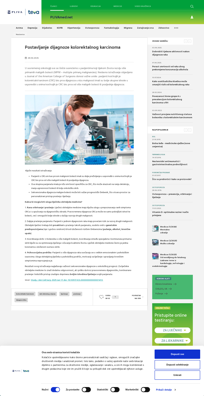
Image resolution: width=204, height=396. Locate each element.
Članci (53, 6)
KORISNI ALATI (163, 279)
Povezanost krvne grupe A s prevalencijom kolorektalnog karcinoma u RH (167, 99)
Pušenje (159, 293)
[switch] (86, 389)
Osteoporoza (158, 187)
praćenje (77, 294)
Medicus (117, 6)
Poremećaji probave (161, 173)
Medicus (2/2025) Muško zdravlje (168, 242)
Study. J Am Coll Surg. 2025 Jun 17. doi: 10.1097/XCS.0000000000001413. (67, 280)
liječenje (64, 294)
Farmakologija (158, 155)
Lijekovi (74, 6)
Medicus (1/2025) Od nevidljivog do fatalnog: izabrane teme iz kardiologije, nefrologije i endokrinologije (169, 260)
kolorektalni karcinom (25, 294)
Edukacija (96, 6)
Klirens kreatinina (163, 284)
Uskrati (177, 375)
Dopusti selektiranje (177, 364)
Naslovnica (20, 34)
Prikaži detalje (164, 389)
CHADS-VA (161, 288)
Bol (153, 137)
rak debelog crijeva (47, 294)
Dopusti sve (177, 354)
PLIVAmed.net (61, 17)
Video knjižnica (143, 6)
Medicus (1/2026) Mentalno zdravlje (168, 229)
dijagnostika (21, 300)
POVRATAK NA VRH (136, 296)
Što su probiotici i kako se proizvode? (172, 179)
